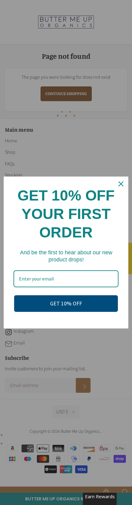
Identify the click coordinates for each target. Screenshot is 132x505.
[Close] (121, 184)
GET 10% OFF (66, 303)
